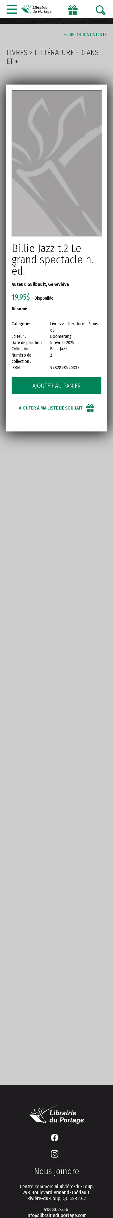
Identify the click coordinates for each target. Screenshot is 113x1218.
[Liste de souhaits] (73, 10)
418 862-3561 (57, 1209)
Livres (16, 52)
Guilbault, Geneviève (48, 284)
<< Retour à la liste (85, 35)
